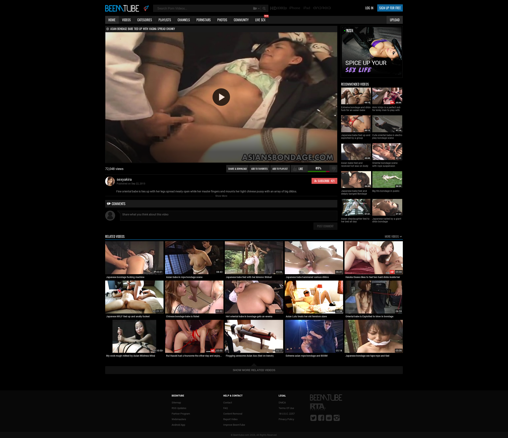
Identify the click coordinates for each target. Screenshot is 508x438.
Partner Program (181, 413)
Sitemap (176, 402)
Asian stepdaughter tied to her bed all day (355, 220)
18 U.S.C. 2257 (287, 413)
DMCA (282, 402)
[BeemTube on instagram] (337, 417)
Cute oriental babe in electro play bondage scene (387, 136)
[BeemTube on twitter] (313, 417)
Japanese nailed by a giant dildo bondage (386, 220)
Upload (394, 19)
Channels (184, 19)
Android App (178, 424)
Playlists (165, 19)
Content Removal (232, 413)
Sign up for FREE (390, 8)
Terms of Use (286, 408)
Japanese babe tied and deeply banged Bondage (354, 192)
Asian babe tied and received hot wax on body (354, 164)
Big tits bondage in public (385, 191)
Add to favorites (259, 168)
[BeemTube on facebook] (321, 417)
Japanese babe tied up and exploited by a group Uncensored (355, 137)
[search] (264, 8)
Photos (222, 19)
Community (241, 19)
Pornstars (203, 19)
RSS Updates (179, 408)
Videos (126, 19)
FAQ (225, 408)
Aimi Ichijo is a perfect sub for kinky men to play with (386, 109)
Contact (227, 402)
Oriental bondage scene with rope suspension (384, 164)
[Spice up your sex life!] (371, 75)
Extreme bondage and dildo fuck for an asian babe (356, 109)
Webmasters (179, 419)
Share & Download (237, 168)
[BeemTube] (123, 8)
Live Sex (261, 19)
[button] (221, 97)
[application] (221, 97)
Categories (144, 19)
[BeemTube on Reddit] (329, 417)
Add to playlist (280, 168)
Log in (369, 8)
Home (111, 19)
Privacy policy (286, 419)
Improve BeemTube (234, 424)
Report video (230, 419)
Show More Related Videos (254, 370)
